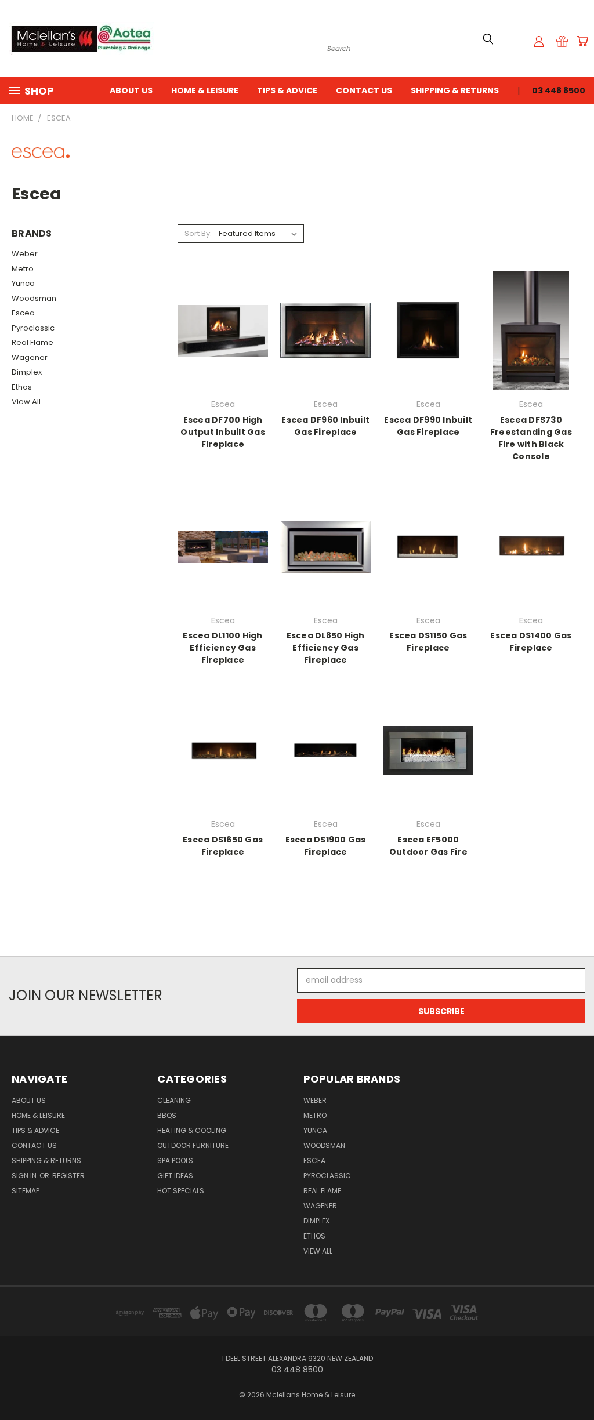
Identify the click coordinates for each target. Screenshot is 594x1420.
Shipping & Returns (455, 90)
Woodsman (34, 298)
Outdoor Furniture (193, 1145)
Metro (23, 268)
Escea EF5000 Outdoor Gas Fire (428, 846)
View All (26, 401)
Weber (25, 253)
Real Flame (32, 342)
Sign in (25, 1176)
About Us (131, 90)
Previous (576, 1384)
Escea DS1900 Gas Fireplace (325, 846)
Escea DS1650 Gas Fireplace (223, 846)
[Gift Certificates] (562, 41)
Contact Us (364, 90)
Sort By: (198, 233)
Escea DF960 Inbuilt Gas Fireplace (325, 426)
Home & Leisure (204, 90)
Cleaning (174, 1100)
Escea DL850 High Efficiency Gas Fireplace (326, 648)
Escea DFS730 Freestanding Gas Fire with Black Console (531, 438)
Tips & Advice (287, 90)
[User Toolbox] (539, 41)
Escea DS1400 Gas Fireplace (530, 641)
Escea (23, 312)
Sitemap (25, 1191)
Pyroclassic (33, 327)
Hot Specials (180, 1191)
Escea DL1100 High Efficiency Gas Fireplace (222, 648)
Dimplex (27, 371)
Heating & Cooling (191, 1130)
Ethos (22, 387)
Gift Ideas (175, 1176)
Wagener (30, 357)
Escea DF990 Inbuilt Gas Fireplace (428, 426)
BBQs (166, 1115)
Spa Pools (175, 1160)
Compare (219, 330)
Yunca (23, 283)
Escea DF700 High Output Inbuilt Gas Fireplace (222, 432)
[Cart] (582, 41)
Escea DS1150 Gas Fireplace (428, 641)
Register (68, 1176)
